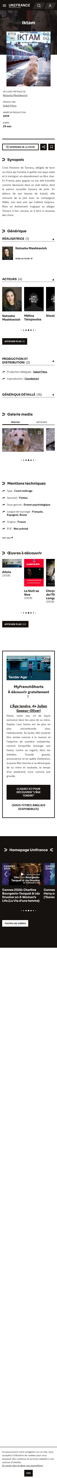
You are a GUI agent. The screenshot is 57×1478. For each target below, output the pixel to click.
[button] (39, 433)
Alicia (6, 572)
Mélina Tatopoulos (32, 317)
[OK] (28, 1473)
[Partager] (43, 147)
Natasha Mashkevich (15, 95)
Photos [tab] (15, 422)
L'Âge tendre (20, 706)
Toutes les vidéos (15, 923)
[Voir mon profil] (50, 6)
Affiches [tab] (41, 422)
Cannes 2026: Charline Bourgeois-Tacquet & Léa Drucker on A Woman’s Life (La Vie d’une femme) (21, 895)
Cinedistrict (32, 378)
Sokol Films (10, 105)
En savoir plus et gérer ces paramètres (22, 1465)
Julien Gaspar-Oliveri (31, 708)
